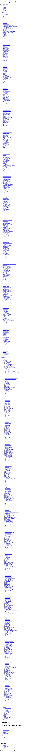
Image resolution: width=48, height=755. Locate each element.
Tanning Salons (6, 118)
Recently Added (8, 708)
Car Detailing (5, 206)
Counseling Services (6, 294)
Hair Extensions (6, 127)
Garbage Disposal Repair (7, 220)
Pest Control (5, 273)
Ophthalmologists (6, 342)
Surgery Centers (6, 292)
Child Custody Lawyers (7, 168)
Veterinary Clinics (6, 133)
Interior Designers (6, 242)
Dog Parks (5, 75)
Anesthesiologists (6, 307)
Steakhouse (5, 112)
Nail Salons (5, 129)
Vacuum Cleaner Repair (7, 224)
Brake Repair (5, 190)
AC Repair (5, 265)
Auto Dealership (6, 41)
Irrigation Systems (6, 241)
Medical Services (6, 353)
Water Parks (5, 83)
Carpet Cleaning (6, 275)
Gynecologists (5, 345)
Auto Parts (5, 213)
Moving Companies (6, 274)
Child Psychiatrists (6, 296)
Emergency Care (6, 289)
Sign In (4, 748)
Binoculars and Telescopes (8, 20)
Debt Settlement (6, 51)
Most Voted (7, 704)
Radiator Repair (6, 194)
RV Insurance (5, 147)
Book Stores (5, 62)
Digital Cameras (6, 27)
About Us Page (5, 746)
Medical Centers (6, 319)
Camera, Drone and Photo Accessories (10, 26)
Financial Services (6, 45)
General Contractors (6, 258)
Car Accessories (6, 200)
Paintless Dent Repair (7, 195)
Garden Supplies (6, 249)
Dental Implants (6, 330)
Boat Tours (7, 433)
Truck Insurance (6, 144)
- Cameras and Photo (7, 17)
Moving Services (6, 229)
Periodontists (5, 322)
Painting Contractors (6, 223)
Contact (4, 745)
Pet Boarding (5, 136)
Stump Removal (6, 237)
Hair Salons (5, 128)
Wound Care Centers (7, 302)
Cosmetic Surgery (6, 308)
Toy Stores (5, 70)
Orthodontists (5, 339)
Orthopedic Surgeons (7, 326)
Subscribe (13, 750)
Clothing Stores (6, 60)
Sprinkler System (6, 250)
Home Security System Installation (9, 264)
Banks (4, 46)
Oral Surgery (5, 303)
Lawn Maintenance (6, 232)
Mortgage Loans (6, 48)
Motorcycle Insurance (7, 150)
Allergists (4, 305)
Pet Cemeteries (5, 135)
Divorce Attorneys (6, 179)
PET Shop (5, 22)
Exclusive (7, 712)
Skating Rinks (5, 79)
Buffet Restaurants (6, 110)
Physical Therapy (6, 348)
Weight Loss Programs (7, 314)
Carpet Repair (5, 225)
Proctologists (5, 324)
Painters (4, 44)
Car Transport (5, 197)
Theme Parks (5, 82)
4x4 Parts (4, 192)
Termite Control (6, 235)
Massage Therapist (6, 125)
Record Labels (5, 92)
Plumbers (4, 30)
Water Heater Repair (6, 239)
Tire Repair (5, 203)
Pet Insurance (5, 149)
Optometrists (7, 696)
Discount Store (5, 354)
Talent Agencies (6, 99)
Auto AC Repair (6, 189)
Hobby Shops (5, 64)
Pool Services (5, 234)
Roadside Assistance (6, 205)
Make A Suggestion (6, 740)
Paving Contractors (6, 219)
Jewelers (4, 58)
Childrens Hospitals (6, 315)
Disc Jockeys (5, 93)
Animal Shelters (6, 142)
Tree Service (5, 259)
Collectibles (5, 67)
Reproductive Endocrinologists (8, 283)
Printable (6, 710)
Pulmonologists (5, 329)
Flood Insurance (6, 157)
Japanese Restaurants (7, 105)
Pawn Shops (5, 71)
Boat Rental (5, 88)
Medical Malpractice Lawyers (8, 170)
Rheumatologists (6, 337)
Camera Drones (6, 24)
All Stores (7, 702)
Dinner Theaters (6, 96)
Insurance (4, 155)
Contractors (5, 35)
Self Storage (5, 272)
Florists (4, 73)
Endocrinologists (6, 346)
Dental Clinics (5, 311)
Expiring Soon (8, 709)
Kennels (4, 138)
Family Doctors (6, 313)
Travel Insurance (6, 145)
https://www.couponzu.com (12, 753)
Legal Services (5, 183)
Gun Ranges (5, 84)
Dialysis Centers (6, 293)
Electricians (5, 36)
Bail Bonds (5, 182)
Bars (4, 95)
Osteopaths (5, 312)
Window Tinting (6, 209)
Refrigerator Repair (6, 261)
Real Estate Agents (6, 29)
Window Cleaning (6, 248)
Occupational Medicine (7, 280)
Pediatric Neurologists (7, 299)
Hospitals (4, 347)
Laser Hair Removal (6, 121)
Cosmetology (5, 126)
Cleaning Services (6, 268)
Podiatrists (5, 344)
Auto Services (5, 214)
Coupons (4, 7)
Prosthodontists (5, 301)
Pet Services (5, 143)
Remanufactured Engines (7, 185)
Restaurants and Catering (7, 117)
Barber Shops (5, 15)
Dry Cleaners (5, 59)
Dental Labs (5, 288)
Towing (4, 208)
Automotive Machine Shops (8, 184)
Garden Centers (6, 263)
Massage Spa (5, 122)
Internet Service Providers (7, 40)
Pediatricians (5, 340)
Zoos (4, 74)
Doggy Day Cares (6, 140)
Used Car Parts (5, 198)
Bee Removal (5, 221)
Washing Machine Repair (7, 243)
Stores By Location (6, 10)
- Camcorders (5, 18)
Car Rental (5, 90)
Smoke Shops (5, 68)
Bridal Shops (5, 57)
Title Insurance (5, 146)
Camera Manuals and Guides (8, 25)
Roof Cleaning (5, 222)
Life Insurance (5, 153)
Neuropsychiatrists (6, 282)
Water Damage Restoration (8, 231)
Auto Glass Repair (6, 204)
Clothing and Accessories (7, 61)
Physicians (5, 335)
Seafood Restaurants (6, 114)
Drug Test (4, 317)
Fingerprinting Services (7, 171)
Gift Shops (5, 72)
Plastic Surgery (5, 331)
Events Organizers (6, 42)
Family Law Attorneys (7, 176)
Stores (4, 9)
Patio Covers (5, 257)
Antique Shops (5, 63)
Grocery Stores (5, 103)
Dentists (4, 34)
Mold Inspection (6, 238)
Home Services (5, 278)
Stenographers (5, 180)
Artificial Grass (5, 252)
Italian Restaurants (8, 455)
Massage (4, 124)
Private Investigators (6, 181)
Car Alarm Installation (7, 193)
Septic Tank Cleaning (7, 233)
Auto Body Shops (6, 207)
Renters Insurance (6, 148)
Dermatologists (5, 351)
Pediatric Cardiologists (7, 287)
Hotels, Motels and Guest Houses (9, 31)
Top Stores (7, 703)
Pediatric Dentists (6, 332)
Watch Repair (5, 53)
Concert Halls (5, 97)
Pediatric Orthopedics (7, 290)
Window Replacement (7, 256)
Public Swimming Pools (7, 77)
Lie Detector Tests (6, 178)
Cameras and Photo (6, 19)
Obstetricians (5, 327)
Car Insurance (5, 162)
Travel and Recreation (7, 91)
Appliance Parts (6, 269)
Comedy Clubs (5, 94)
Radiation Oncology (6, 297)
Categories (5, 360)
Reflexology (5, 123)
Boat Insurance (5, 161)
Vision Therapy (6, 279)
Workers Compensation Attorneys (9, 165)
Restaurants (5, 33)
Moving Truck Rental (7, 266)
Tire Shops (5, 211)
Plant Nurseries (5, 260)
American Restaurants (7, 104)
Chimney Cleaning (6, 230)
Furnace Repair (5, 247)
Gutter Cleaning (6, 254)
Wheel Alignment (6, 199)
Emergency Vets (6, 139)
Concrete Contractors (7, 245)
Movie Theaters (6, 98)
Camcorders (5, 23)
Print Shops (5, 52)
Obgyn (4, 336)
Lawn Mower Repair (7, 267)
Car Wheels (5, 188)
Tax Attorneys (5, 172)
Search (4, 719)
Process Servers (6, 173)
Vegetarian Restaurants (7, 111)
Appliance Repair (6, 271)
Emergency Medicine (7, 285)
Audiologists (5, 321)
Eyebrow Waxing (6, 119)
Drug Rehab (5, 300)
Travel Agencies (6, 76)
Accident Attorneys (6, 169)
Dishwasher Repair (6, 228)
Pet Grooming (5, 134)
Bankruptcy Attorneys (7, 175)
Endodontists (5, 323)
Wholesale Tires (6, 186)
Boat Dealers (5, 89)
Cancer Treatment (6, 298)
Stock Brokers (5, 49)
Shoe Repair (5, 55)
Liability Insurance (6, 154)
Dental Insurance (6, 159)
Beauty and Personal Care (7, 132)
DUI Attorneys (5, 164)
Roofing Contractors (6, 215)
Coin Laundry (5, 54)
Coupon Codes (8, 711)
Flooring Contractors (6, 216)
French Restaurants (6, 106)
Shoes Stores (5, 56)
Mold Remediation (6, 246)
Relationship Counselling (7, 295)
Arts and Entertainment (7, 102)
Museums (4, 101)
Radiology (5, 333)
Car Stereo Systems (6, 187)
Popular (6, 706)
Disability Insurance (6, 158)
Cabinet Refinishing (6, 217)
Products (4, 8)
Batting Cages (5, 81)
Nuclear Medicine (6, 304)
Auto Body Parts (6, 191)
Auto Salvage (5, 202)
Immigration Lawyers (7, 166)
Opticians (4, 316)
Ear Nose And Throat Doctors (8, 320)
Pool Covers (5, 251)
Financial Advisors (6, 50)
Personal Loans (5, 47)
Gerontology (5, 318)
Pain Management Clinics (7, 325)
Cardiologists (5, 334)
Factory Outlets (5, 69)
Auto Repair (5, 37)
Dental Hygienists (6, 286)
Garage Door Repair (6, 270)
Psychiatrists (5, 281)
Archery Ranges (6, 85)
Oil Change (5, 212)
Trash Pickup (5, 236)
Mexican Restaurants (7, 107)
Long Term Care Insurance (8, 151)
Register (4, 747)
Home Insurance (6, 156)
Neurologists (5, 343)
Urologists (5, 338)
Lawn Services (5, 253)
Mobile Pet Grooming (7, 137)
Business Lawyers (6, 167)
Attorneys (4, 39)
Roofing (4, 38)
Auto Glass (5, 201)
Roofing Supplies (6, 244)
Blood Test (5, 310)
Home (4, 359)
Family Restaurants (6, 113)
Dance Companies (6, 100)
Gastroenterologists (6, 341)
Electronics (5, 16)
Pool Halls (5, 80)
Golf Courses (5, 78)
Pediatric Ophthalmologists (8, 291)
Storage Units (5, 277)
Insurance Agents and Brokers (8, 32)
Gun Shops (5, 66)
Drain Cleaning (5, 226)
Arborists (4, 255)
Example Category (6, 14)
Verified (6, 714)
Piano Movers (5, 227)
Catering (4, 115)
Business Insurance (6, 160)
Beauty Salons (7, 477)
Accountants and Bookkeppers (8, 28)
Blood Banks (5, 309)
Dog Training (5, 141)
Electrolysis (5, 120)
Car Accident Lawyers (7, 177)
